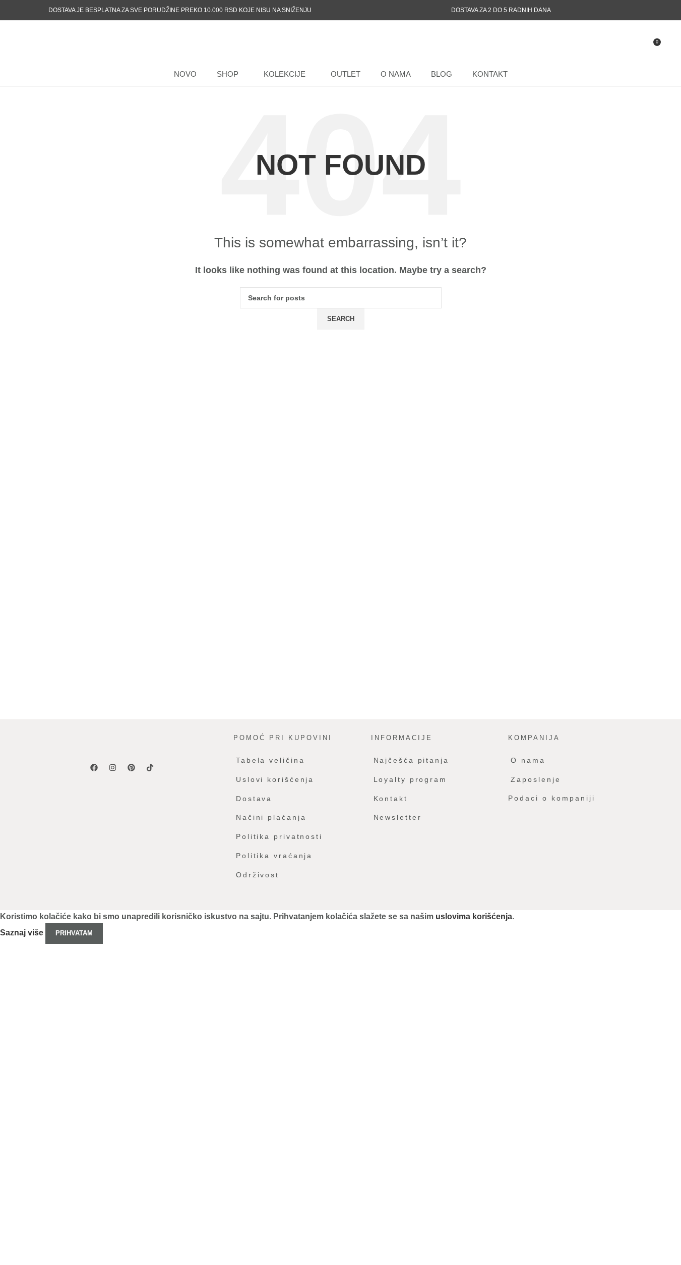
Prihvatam (74, 933)
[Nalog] (29, 41)
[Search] (47, 41)
